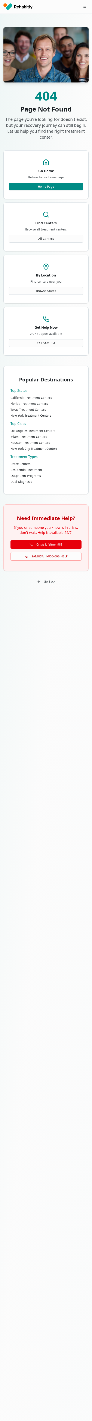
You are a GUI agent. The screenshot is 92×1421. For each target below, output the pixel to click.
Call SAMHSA (46, 343)
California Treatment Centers (31, 398)
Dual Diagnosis (21, 482)
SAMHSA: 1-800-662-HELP (49, 556)
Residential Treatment (26, 470)
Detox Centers (20, 464)
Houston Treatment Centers (30, 443)
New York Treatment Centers (30, 415)
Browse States (46, 291)
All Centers (46, 239)
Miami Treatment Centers (28, 437)
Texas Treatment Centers (28, 410)
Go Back (49, 581)
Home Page (46, 186)
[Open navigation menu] (85, 7)
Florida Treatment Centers (29, 404)
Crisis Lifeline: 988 (49, 544)
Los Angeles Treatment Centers (32, 431)
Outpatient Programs (25, 476)
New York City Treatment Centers (34, 449)
